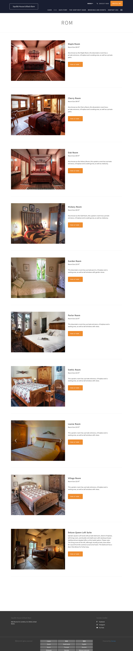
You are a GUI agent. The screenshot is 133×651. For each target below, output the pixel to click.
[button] (121, 10)
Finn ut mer (74, 64)
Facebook (102, 622)
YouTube (101, 627)
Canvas (113, 641)
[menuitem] (50, 10)
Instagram (102, 625)
